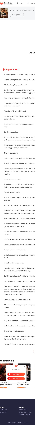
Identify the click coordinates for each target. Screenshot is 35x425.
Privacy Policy (23, 409)
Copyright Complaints (25, 414)
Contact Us (3, 412)
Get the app (3, 409)
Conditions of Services (25, 412)
